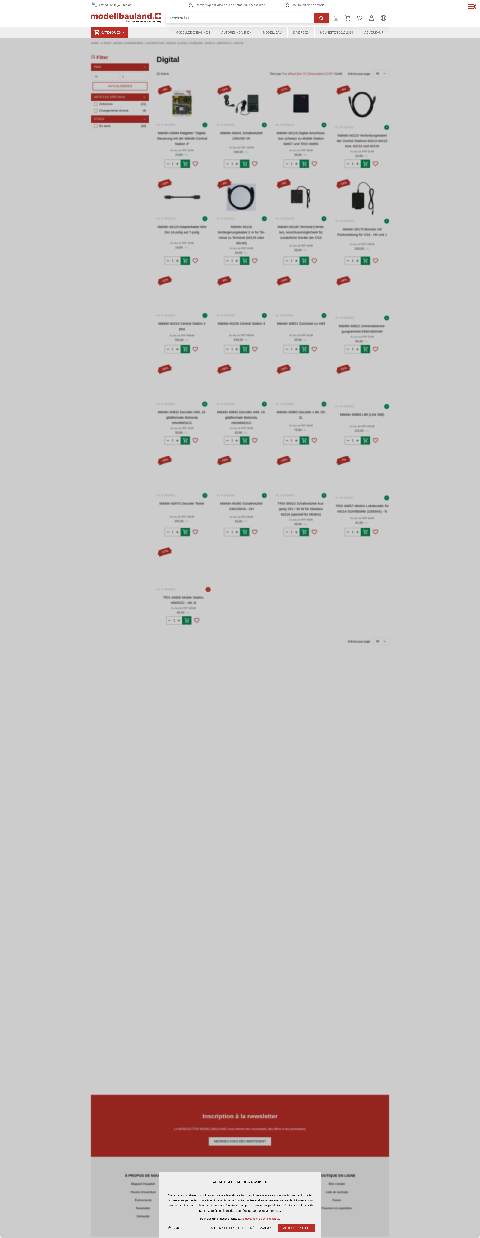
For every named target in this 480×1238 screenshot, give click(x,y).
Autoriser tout (296, 1228)
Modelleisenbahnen (193, 32)
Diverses (301, 32)
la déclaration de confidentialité (260, 1218)
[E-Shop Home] (126, 18)
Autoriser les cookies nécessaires (241, 1228)
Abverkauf (373, 32)
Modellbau (272, 32)
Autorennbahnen (236, 32)
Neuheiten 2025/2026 (336, 32)
